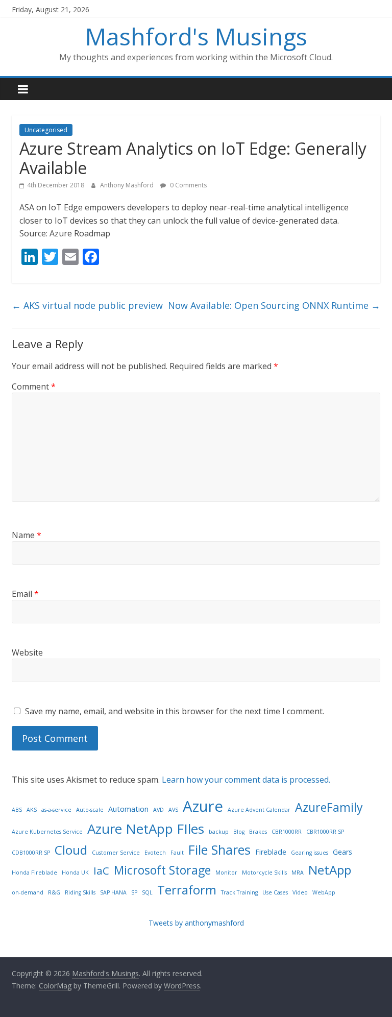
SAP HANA (113, 892)
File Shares (219, 849)
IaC (101, 870)
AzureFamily (329, 807)
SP (134, 892)
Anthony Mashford (127, 185)
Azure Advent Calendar (259, 809)
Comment (34, 386)
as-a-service (56, 809)
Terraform (186, 889)
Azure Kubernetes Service (47, 831)
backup (219, 831)
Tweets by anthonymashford (196, 923)
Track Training (239, 892)
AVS (173, 809)
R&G (54, 892)
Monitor (226, 872)
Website (27, 652)
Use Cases (275, 892)
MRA (297, 872)
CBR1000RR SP (325, 831)
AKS (32, 809)
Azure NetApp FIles (145, 828)
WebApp (323, 892)
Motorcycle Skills (264, 872)
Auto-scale (90, 809)
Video (300, 892)
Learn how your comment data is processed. (246, 779)
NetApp (329, 869)
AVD (158, 809)
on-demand (27, 892)
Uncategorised (45, 130)
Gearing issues (309, 852)
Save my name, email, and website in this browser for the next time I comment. (174, 711)
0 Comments (187, 185)
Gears (342, 852)
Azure (203, 806)
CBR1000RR (287, 831)
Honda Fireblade (34, 872)
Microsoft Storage (162, 870)
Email (25, 593)
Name (26, 535)
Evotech (155, 852)
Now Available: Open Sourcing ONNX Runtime (274, 305)
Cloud (71, 849)
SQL (147, 892)
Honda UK (75, 872)
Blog (238, 831)
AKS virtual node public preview (87, 305)
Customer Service (116, 852)
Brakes (258, 831)
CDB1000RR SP (31, 852)
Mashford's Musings (196, 36)
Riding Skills (80, 892)
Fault (177, 852)
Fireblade (270, 852)
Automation (128, 809)
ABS (17, 809)
